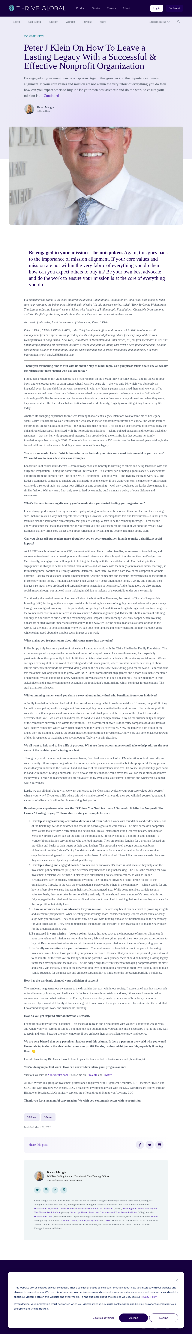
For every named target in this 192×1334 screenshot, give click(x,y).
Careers (111, 8)
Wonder (70, 21)
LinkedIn (92, 1075)
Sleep (103, 21)
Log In (156, 8)
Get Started (174, 8)
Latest (16, 21)
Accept (133, 1317)
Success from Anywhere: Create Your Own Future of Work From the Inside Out (73, 1208)
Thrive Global (70, 1220)
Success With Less (43, 1216)
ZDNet (106, 1220)
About (126, 8)
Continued (51, 96)
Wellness (31, 1117)
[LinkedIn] (159, 1145)
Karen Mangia (45, 107)
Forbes (154, 1216)
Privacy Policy (149, 1296)
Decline (163, 1317)
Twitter (107, 1075)
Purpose (87, 21)
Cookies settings (103, 1317)
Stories (96, 8)
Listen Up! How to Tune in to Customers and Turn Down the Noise (103, 1212)
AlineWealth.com (57, 1075)
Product (80, 8)
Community (34, 36)
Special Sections (157, 21)
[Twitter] (150, 1145)
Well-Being (34, 21)
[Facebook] (140, 1145)
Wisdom (53, 21)
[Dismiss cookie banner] (177, 1280)
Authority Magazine (88, 1220)
